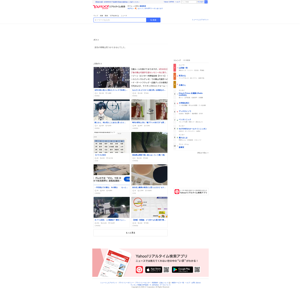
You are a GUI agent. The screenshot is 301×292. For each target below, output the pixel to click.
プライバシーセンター (142, 283)
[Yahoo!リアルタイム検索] (109, 6)
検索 (154, 20)
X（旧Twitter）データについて (160, 285)
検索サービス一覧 (178, 283)
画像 (101, 15)
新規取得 (143, 6)
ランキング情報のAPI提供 (139, 285)
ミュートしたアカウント (200, 20)
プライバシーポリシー (126, 283)
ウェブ (95, 15)
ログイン (131, 8)
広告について (164, 283)
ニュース (124, 15)
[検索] (206, 1)
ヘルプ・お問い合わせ (193, 283)
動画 (106, 15)
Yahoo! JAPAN (169, 2)
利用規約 (155, 283)
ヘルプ (177, 2)
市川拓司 (201, 2)
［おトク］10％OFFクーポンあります (150, 8)
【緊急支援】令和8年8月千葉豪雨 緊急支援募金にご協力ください (117, 2)
